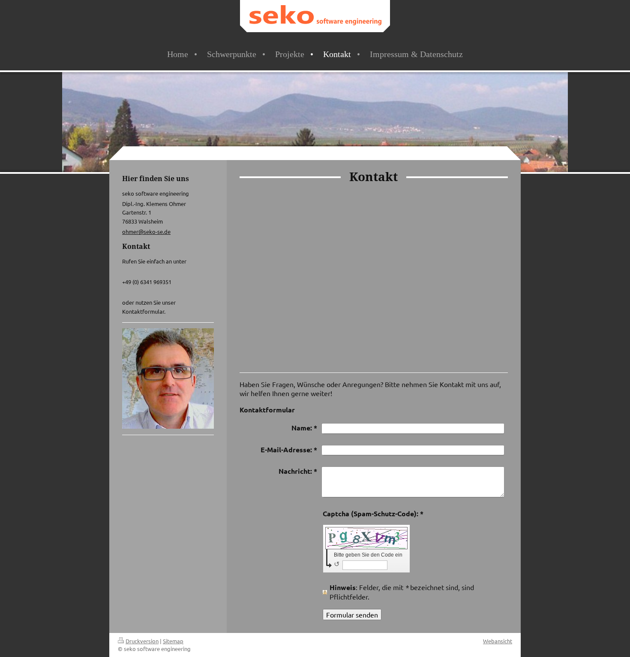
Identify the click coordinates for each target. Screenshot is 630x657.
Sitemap (173, 641)
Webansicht (497, 641)
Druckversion (142, 641)
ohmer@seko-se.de (146, 231)
